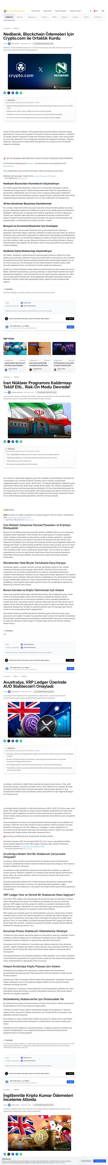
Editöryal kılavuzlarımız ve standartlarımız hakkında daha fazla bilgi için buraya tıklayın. (28, 311)
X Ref (4, 634)
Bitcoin (19, 17)
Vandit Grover (27, 1057)
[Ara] (103, 10)
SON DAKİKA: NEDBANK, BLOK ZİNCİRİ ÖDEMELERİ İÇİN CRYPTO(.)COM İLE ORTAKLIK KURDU (29, 292)
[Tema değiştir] (90, 10)
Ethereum (32, 17)
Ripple (64, 17)
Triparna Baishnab (29, 644)
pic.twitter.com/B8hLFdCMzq (32, 846)
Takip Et (70, 327)
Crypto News (47, 11)
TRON (86, 17)
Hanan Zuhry (27, 302)
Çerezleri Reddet (86, 1161)
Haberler (9, 17)
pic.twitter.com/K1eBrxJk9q (19, 517)
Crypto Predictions (60, 11)
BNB (54, 17)
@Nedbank (30, 163)
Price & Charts (35, 11)
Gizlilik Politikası (60, 1162)
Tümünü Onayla (99, 1161)
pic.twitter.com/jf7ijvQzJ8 (45, 176)
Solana (75, 17)
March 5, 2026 (22, 178)
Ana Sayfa (6, 28)
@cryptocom (8, 166)
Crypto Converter (75, 11)
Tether (44, 17)
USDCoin (97, 17)
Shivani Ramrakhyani (30, 306)
